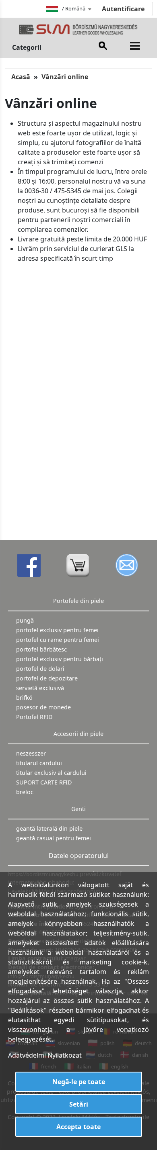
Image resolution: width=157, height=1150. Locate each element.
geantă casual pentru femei (53, 838)
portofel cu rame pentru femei (57, 639)
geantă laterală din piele (49, 828)
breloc (24, 792)
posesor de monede (43, 707)
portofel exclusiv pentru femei (57, 630)
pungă (25, 620)
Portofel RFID (34, 717)
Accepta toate (78, 1126)
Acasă (20, 76)
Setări (78, 1104)
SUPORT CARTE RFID (44, 782)
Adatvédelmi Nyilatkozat (45, 1055)
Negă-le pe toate (78, 1081)
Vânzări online (64, 76)
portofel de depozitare (47, 678)
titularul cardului (39, 763)
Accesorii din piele (78, 733)
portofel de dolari (40, 668)
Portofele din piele (78, 601)
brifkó (24, 697)
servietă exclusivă (40, 688)
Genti (78, 809)
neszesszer (31, 753)
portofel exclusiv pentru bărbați (59, 659)
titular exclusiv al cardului (51, 772)
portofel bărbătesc (41, 649)
